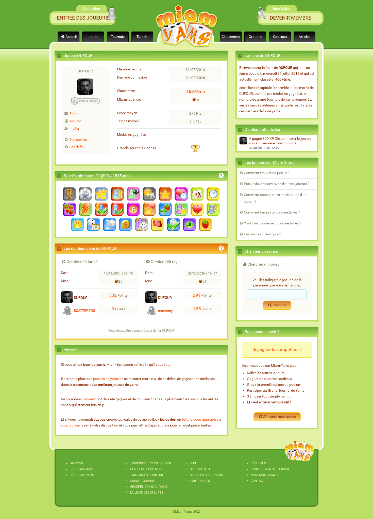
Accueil (71, 37)
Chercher (280, 305)
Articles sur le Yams (206, 475)
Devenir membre (290, 18)
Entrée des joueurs (82, 18)
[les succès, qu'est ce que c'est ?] (221, 176)
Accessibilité (200, 469)
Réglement (259, 463)
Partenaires (200, 481)
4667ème (195, 91)
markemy (165, 311)
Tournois (118, 37)
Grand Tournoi (142, 481)
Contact (258, 481)
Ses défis (76, 147)
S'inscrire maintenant (279, 417)
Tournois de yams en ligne (151, 463)
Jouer (93, 37)
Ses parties (78, 140)
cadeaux (89, 399)
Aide (193, 463)
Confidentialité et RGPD (270, 469)
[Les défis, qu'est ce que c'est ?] (221, 249)
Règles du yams (82, 475)
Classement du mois (146, 469)
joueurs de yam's (106, 379)
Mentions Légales (265, 475)
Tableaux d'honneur (146, 475)
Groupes (255, 37)
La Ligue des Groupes (146, 492)
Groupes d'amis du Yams (148, 487)
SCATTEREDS (84, 311)
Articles (304, 37)
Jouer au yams (81, 469)
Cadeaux (280, 37)
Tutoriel (142, 37)
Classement (231, 37)
